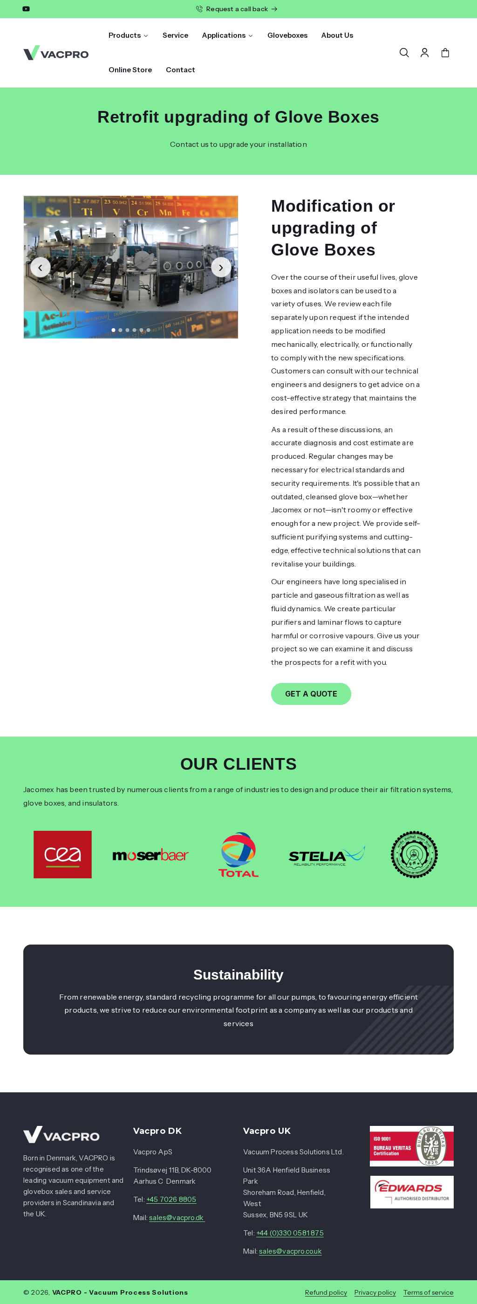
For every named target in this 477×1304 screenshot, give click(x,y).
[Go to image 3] (127, 330)
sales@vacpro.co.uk (290, 1251)
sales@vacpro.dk (177, 1217)
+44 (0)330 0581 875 (290, 1232)
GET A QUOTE (311, 693)
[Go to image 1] (114, 330)
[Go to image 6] (148, 330)
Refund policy (326, 1292)
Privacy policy (375, 1292)
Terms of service (428, 1292)
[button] (404, 52)
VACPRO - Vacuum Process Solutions (120, 1292)
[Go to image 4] (134, 330)
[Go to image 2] (121, 330)
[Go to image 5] (141, 330)
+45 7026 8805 (171, 1199)
